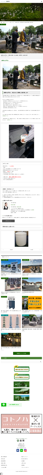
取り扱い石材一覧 (24, 458)
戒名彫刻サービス (5, 115)
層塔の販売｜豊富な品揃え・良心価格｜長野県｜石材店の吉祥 (11, 330)
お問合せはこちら (8, 220)
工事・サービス (7, 56)
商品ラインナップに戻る (22, 353)
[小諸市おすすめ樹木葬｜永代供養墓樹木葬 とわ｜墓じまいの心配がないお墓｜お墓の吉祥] (32, 266)
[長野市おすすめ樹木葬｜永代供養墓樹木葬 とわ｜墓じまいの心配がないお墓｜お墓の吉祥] (11, 284)
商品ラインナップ (24, 456)
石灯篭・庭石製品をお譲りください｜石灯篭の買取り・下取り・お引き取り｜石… (32, 311)
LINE (2, 474)
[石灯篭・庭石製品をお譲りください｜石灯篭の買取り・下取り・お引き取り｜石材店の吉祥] (32, 303)
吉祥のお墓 (3, 458)
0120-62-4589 (13, 204)
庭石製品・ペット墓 (4, 315)
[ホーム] (1, 22)
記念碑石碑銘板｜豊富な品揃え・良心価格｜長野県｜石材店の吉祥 (32, 330)
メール (2, 473)
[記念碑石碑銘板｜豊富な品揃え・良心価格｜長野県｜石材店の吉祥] (32, 321)
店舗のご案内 (3, 463)
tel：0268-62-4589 (21, 446)
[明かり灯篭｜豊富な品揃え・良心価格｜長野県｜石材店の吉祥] (11, 340)
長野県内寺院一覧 (4, 465)
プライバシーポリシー (25, 467)
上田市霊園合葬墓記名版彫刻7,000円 (28, 292)
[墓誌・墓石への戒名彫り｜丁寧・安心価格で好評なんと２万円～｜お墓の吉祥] (11, 303)
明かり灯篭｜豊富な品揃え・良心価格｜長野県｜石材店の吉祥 (11, 348)
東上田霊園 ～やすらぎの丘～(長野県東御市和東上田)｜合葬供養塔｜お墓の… (11, 274)
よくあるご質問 (3, 467)
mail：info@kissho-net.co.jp (21, 447)
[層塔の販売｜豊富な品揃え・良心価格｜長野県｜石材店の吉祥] (11, 321)
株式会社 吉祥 (21, 443)
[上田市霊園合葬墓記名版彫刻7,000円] (32, 284)
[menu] (41, 1)
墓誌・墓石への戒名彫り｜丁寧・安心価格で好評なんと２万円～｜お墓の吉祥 (11, 311)
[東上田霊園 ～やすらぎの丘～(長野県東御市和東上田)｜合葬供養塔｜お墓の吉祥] (11, 266)
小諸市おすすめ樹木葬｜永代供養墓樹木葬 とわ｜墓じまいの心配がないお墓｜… (31, 274)
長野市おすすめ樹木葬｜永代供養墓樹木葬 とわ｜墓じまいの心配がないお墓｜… (10, 293)
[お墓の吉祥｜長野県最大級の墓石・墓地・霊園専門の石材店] (5, 1)
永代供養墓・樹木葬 (4, 278)
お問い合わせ (24, 463)
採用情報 (23, 465)
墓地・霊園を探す (4, 456)
